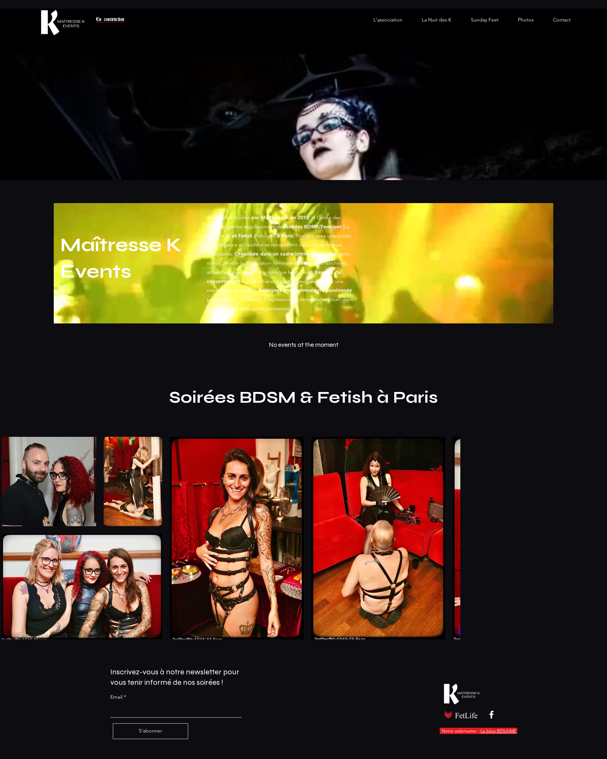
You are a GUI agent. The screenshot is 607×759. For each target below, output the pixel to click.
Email (116, 697)
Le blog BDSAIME (498, 731)
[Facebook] (491, 714)
